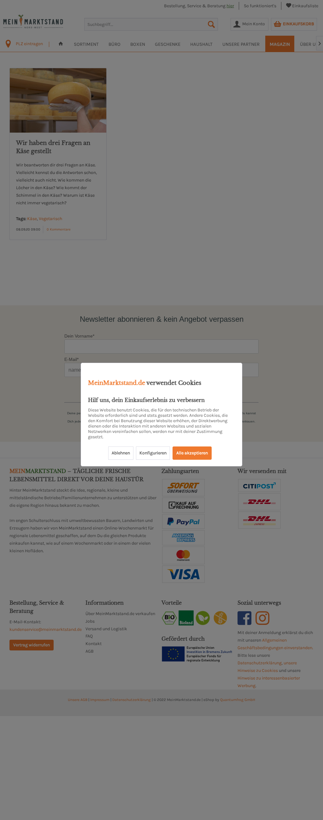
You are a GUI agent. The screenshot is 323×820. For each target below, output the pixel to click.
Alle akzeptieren (192, 453)
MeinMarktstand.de (116, 383)
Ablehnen (121, 453)
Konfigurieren (153, 453)
